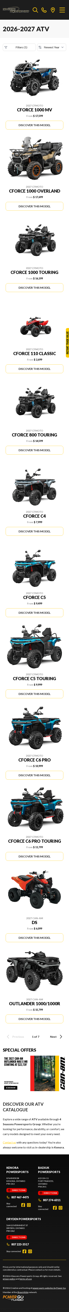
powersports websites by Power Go (49, 1288)
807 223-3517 (20, 1244)
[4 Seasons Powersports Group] (16, 9)
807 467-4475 (20, 1197)
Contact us (9, 1142)
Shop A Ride (22, 1292)
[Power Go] (34, 1298)
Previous (18, 1036)
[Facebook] (23, 1205)
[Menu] (62, 9)
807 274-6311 (52, 1200)
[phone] (44, 10)
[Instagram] (29, 1205)
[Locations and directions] (53, 10)
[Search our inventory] (35, 10)
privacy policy (9, 1279)
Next (53, 1036)
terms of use (26, 1279)
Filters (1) (21, 47)
